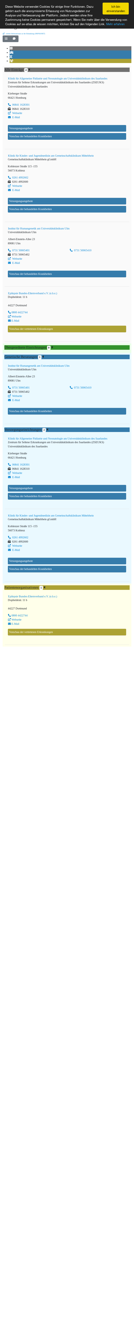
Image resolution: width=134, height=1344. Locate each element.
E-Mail (16, 117)
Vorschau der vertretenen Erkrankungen (31, 328)
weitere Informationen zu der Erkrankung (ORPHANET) (25, 34)
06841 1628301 (21, 104)
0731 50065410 (82, 250)
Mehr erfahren (115, 24)
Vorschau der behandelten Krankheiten (30, 136)
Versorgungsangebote (21, 128)
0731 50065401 (21, 250)
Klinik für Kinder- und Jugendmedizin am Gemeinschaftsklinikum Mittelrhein (51, 155)
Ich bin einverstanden (116, 8)
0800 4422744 (20, 312)
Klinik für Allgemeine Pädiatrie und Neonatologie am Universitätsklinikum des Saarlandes (57, 78)
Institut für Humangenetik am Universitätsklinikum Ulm (38, 228)
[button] (7, 38)
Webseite (17, 113)
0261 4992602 (20, 177)
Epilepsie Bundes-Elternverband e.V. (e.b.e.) (32, 293)
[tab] (11, 48)
